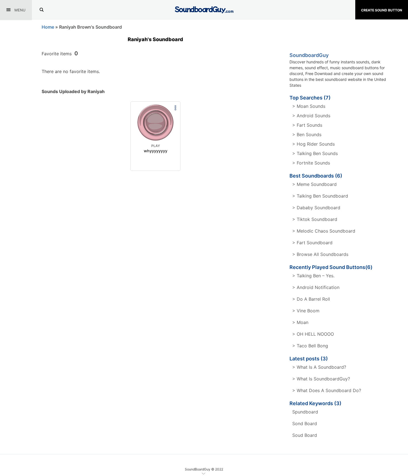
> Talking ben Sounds (315, 153)
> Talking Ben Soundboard (320, 196)
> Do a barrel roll (311, 299)
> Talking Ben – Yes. (313, 275)
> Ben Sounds (306, 134)
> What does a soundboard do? (326, 390)
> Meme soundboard (314, 184)
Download (155, 162)
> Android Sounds (311, 115)
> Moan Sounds (308, 106)
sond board (304, 423)
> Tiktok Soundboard (314, 219)
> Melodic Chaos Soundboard (323, 231)
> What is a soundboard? (319, 367)
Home (48, 27)
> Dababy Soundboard (316, 207)
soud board (304, 435)
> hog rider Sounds (313, 144)
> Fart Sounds (307, 125)
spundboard (305, 412)
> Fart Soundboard (312, 242)
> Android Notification (315, 287)
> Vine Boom (305, 310)
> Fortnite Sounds (311, 163)
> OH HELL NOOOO (313, 334)
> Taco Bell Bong (310, 345)
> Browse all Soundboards (320, 254)
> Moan (300, 322)
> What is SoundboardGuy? (321, 379)
